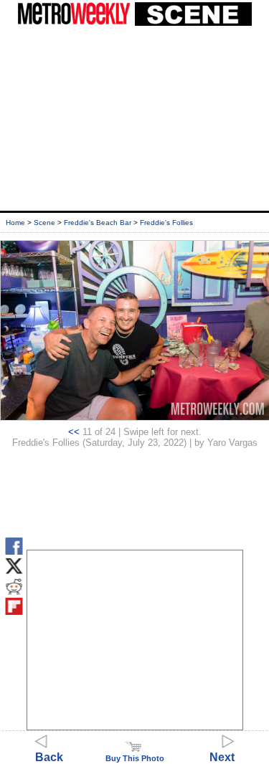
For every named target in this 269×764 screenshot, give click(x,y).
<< (74, 431)
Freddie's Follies (166, 222)
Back (49, 757)
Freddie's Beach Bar (97, 222)
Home (15, 222)
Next (222, 757)
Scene (44, 222)
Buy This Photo (134, 758)
